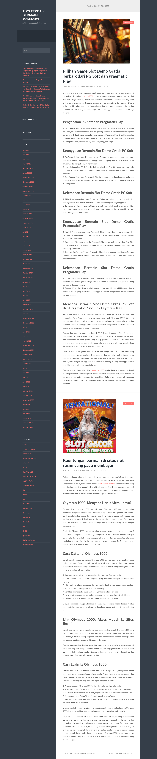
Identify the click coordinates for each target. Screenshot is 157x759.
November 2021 (28, 350)
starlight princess (29, 540)
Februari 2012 (28, 423)
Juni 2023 (26, 291)
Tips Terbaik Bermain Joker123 (34, 15)
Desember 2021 (28, 346)
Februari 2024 (28, 255)
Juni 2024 (26, 236)
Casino (25, 445)
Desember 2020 (28, 400)
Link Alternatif (28, 472)
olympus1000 (87, 96)
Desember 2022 (28, 318)
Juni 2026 (26, 155)
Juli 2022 (26, 327)
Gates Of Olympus (29, 458)
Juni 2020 (26, 414)
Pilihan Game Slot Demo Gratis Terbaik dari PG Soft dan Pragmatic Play (95, 76)
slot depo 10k (27, 508)
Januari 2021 (27, 395)
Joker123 (26, 463)
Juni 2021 (26, 373)
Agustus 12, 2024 (70, 470)
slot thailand (27, 522)
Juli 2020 (26, 409)
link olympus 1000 (106, 484)
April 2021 (26, 382)
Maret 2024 (27, 250)
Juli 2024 (26, 232)
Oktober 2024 (28, 218)
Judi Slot (26, 467)
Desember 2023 (28, 264)
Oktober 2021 (28, 355)
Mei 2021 (26, 377)
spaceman (26, 535)
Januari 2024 (27, 259)
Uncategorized (28, 545)
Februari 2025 (28, 214)
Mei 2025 (26, 200)
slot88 (25, 531)
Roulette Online (28, 485)
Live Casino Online (29, 476)
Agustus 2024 (27, 227)
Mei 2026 (26, 159)
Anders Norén (122, 753)
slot (24, 499)
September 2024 (28, 223)
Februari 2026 (28, 168)
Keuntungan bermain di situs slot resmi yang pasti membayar (93, 463)
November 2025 (28, 182)
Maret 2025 (27, 209)
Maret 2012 (27, 418)
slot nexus (26, 513)
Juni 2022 (26, 332)
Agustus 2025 (27, 196)
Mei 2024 (26, 241)
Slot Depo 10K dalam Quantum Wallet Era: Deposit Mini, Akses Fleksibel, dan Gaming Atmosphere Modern (36, 89)
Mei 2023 (26, 296)
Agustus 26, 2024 (70, 86)
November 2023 (28, 268)
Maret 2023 (27, 305)
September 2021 (28, 359)
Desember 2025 (28, 177)
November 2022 (28, 323)
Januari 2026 (27, 173)
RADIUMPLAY (28, 481)
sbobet (25, 495)
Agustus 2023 (27, 282)
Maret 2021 (27, 386)
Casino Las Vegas (29, 449)
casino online (27, 454)
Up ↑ (132, 753)
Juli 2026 (26, 150)
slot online (26, 517)
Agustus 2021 (27, 364)
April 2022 (26, 336)
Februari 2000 (28, 427)
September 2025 (28, 191)
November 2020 (28, 405)
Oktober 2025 (28, 187)
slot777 (25, 526)
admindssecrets (87, 86)
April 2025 (26, 205)
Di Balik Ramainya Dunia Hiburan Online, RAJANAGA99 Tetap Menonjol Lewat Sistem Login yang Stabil (36, 98)
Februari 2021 (28, 391)
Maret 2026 (27, 164)
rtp (24, 490)
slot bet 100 (27, 504)
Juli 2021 (26, 368)
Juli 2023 (26, 286)
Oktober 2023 (28, 273)
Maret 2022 (27, 341)
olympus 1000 (98, 370)
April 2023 (26, 300)
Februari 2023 (28, 309)
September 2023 (28, 277)
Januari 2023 (27, 314)
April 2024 (26, 246)
